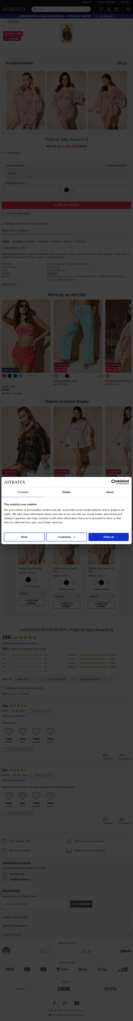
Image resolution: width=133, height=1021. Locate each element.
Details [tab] (66, 492)
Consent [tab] (23, 492)
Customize (64, 536)
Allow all (108, 536)
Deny (24, 536)
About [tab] (110, 492)
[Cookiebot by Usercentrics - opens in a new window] (114, 482)
